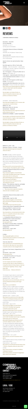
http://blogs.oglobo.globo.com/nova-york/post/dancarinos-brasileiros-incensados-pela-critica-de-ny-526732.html (14, 237)
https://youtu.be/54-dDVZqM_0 (9, 179)
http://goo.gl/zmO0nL (7, 254)
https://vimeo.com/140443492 (9, 354)
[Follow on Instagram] (7, 28)
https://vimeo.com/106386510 (9, 285)
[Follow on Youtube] (9, 28)
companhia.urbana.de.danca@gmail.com (12, 380)
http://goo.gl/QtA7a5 (7, 230)
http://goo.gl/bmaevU (7, 222)
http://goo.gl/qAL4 (7, 259)
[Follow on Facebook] (4, 28)
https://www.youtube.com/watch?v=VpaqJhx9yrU (13, 352)
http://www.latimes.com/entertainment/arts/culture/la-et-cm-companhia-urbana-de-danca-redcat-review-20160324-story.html (14, 214)
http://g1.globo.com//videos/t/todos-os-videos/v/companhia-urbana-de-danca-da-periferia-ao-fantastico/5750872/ (12, 94)
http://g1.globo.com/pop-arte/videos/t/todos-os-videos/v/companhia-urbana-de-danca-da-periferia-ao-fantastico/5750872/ (13, 124)
